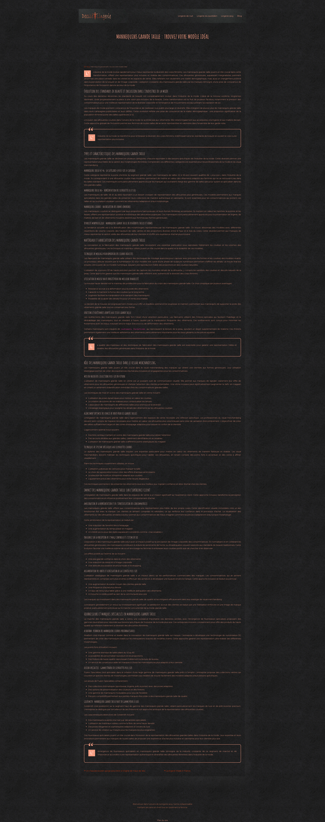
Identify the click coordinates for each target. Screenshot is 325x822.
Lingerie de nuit (185, 16)
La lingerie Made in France (178, 771)
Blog (239, 16)
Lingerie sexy (227, 16)
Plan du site (162, 820)
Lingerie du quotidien (207, 16)
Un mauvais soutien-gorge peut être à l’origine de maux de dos (115, 771)
